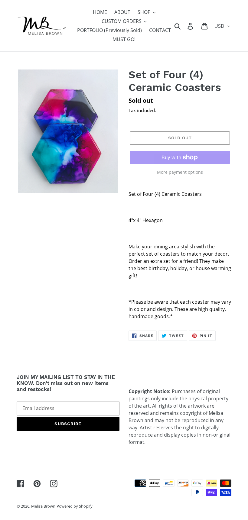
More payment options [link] (180, 172)
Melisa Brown (43, 506)
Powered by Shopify (75, 506)
